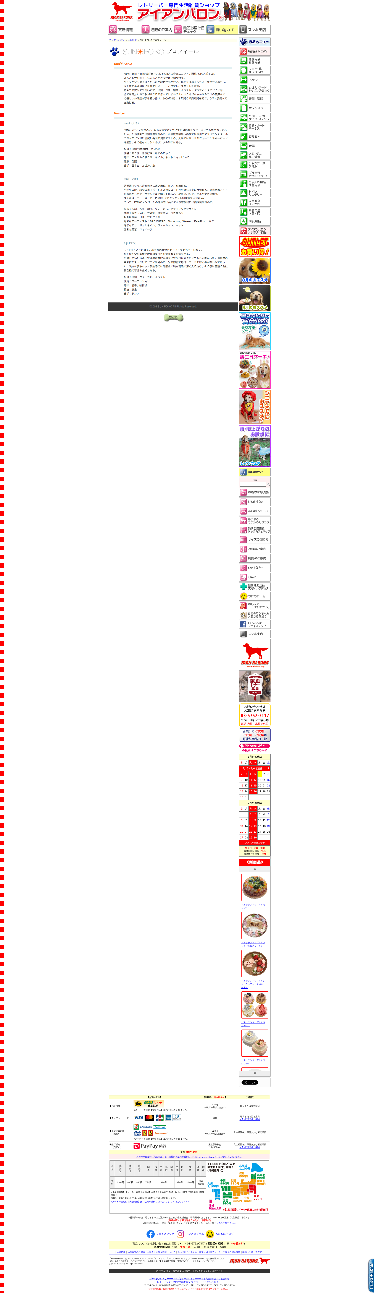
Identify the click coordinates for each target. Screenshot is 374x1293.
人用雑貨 (132, 40)
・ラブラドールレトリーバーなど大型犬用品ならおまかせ (189, 1277)
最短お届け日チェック (210, 1250)
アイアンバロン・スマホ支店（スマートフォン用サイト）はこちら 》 (189, 1269)
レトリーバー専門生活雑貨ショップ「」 (189, 1280)
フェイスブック (165, 1232)
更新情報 (121, 1250)
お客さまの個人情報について (161, 1250)
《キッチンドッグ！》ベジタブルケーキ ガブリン (253, 1032)
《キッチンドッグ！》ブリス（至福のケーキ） (253, 876)
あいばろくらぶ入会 (187, 1250)
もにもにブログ (224, 1232)
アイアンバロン (116, 40)
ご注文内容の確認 (231, 1250)
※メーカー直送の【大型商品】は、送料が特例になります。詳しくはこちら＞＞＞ (150, 1200)
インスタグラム (195, 1232)
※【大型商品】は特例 (250, 1118)
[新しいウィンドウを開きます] (189, 33)
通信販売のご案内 (136, 1250)
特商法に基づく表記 (252, 1250)
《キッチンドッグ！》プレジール (253, 994)
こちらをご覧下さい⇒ (225, 1221)
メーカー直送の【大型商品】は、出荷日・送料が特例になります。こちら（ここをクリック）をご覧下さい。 (189, 1155)
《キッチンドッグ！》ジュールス (253, 955)
